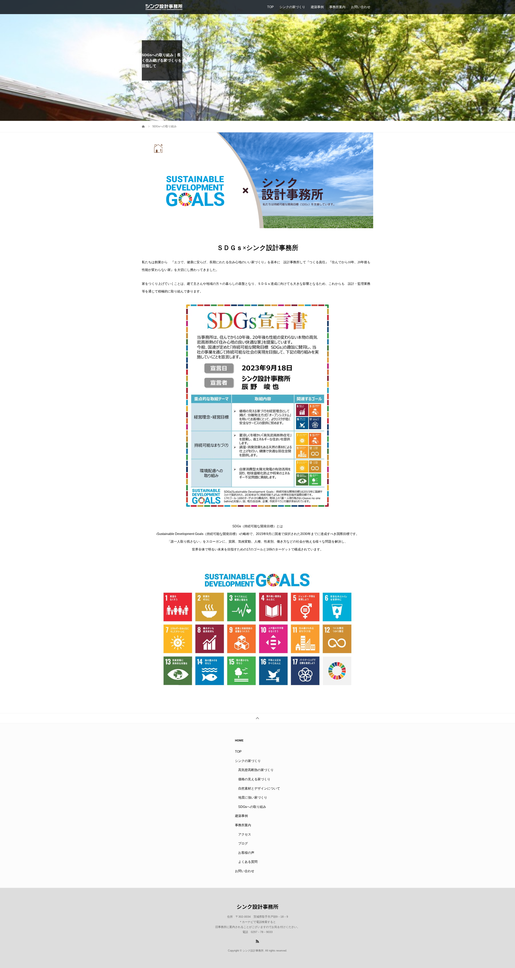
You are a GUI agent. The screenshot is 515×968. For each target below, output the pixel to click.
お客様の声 (246, 852)
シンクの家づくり (292, 7)
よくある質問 (248, 861)
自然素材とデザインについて (259, 788)
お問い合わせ (360, 7)
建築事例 (317, 7)
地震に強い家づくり (252, 797)
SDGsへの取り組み (252, 806)
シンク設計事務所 (257, 906)
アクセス (244, 834)
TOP (270, 7)
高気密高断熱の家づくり (256, 770)
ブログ (243, 843)
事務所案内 (337, 7)
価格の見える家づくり (254, 779)
